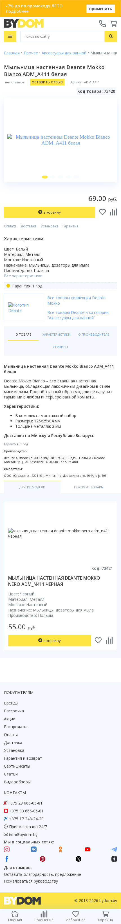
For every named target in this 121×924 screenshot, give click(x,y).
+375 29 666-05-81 (25, 803)
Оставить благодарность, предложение (42, 874)
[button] (45, 177)
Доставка (29, 226)
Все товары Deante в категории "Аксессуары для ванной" (78, 315)
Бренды (11, 703)
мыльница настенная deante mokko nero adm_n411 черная (54, 581)
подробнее (17, 11)
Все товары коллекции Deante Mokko (76, 300)
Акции (9, 718)
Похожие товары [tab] (89, 487)
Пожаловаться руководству (31, 881)
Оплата (10, 226)
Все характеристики (23, 275)
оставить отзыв (47, 82)
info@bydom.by (23, 834)
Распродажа (16, 726)
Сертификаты (17, 766)
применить (100, 8)
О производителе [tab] (93, 334)
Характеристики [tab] (56, 334)
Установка (50, 226)
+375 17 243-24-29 (26, 818)
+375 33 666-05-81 (26, 811)
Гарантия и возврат (23, 758)
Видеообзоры (17, 782)
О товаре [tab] (23, 334)
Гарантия (70, 226)
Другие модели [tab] (32, 487)
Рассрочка (14, 711)
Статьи (11, 774)
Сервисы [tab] (60, 347)
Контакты (15, 792)
